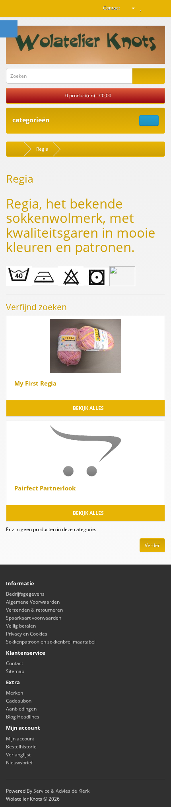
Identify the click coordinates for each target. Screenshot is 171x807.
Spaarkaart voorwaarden (33, 617)
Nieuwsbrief (19, 762)
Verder (152, 545)
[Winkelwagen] (149, 7)
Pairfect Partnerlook (45, 488)
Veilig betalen (21, 625)
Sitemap (15, 671)
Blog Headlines (22, 716)
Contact (111, 7)
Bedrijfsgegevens (25, 593)
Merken (14, 692)
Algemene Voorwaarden (33, 601)
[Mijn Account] (130, 7)
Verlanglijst (18, 754)
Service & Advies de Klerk (61, 790)
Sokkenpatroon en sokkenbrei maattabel (50, 641)
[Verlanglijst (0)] (141, 7)
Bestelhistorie (21, 746)
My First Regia (35, 383)
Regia (42, 149)
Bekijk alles (88, 408)
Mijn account (20, 738)
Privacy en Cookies (26, 633)
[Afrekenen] (159, 7)
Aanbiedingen (21, 708)
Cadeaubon (18, 700)
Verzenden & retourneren (34, 609)
